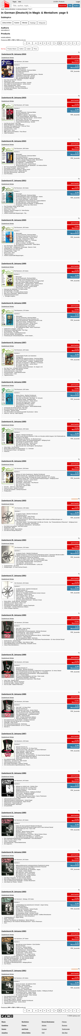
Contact (44, 1029)
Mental (24, 23)
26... (29, 43)
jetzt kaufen (75, 57)
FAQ (43, 1033)
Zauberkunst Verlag (7, 57)
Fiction (24, 1025)
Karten (16, 23)
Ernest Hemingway (48, 1022)
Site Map (64, 1033)
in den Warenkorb (75, 61)
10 (40, 43)
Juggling (5, 1033)
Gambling (5, 1025)
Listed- (29, 49)
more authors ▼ (5, 30)
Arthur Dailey (26, 1033)
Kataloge (33, 23)
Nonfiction (25, 1022)
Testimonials (66, 1029)
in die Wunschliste (75, 66)
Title (70, 5)
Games (4, 1029)
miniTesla (25, 1029)
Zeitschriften (6, 23)
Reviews (64, 1025)
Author (76, 5)
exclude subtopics (6, 37)
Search (62, 5)
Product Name (12, 49)
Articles (44, 1025)
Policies (64, 1022)
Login (78, 1)
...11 (35, 43)
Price (35, 49)
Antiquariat (42, 23)
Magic (4, 1022)
